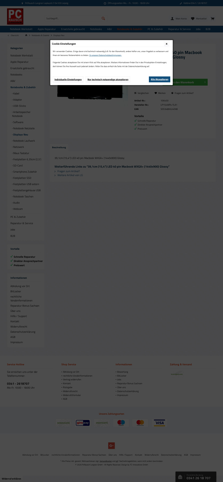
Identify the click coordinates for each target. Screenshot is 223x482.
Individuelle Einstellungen (68, 79)
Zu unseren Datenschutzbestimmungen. (105, 55)
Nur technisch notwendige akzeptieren (108, 79)
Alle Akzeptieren (159, 79)
